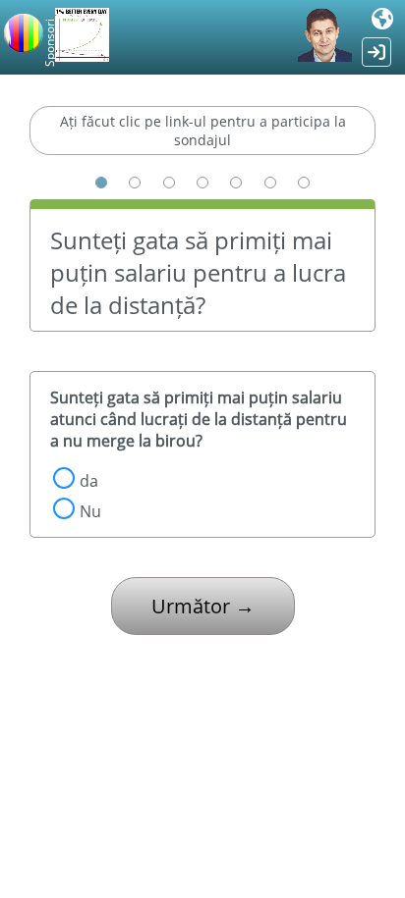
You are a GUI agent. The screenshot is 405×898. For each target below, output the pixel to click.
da (89, 481)
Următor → (203, 606)
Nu (90, 511)
